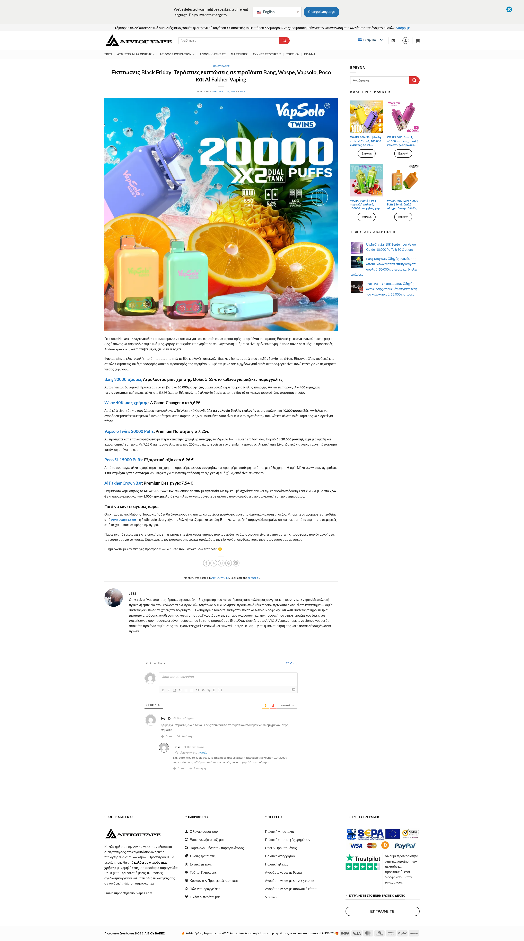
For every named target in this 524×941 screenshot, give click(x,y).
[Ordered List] (186, 690)
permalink (253, 577)
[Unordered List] (192, 690)
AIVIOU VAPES (220, 577)
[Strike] (180, 690)
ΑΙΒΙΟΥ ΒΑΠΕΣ (221, 66)
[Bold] (163, 690)
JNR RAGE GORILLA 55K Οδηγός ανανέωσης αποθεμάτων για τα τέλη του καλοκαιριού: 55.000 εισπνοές (391, 289)
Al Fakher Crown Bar (123, 483)
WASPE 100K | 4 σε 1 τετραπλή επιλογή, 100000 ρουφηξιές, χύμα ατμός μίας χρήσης (365, 204)
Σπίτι (108, 54)
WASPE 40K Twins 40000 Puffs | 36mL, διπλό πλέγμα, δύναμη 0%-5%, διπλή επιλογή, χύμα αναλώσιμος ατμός (402, 204)
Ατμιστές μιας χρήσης (134, 54)
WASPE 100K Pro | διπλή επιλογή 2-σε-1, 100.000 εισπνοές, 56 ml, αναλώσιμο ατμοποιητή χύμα (365, 141)
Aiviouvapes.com (123, 519)
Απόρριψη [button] (403, 28)
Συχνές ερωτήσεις (267, 54)
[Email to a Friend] (221, 563)
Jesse (177, 747)
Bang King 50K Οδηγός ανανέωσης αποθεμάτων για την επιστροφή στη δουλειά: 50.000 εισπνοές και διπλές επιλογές (384, 266)
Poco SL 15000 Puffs (123, 459)
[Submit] (284, 40)
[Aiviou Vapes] (138, 41)
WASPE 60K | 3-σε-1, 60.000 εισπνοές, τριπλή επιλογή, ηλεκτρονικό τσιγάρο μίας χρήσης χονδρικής (402, 141)
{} (214, 689)
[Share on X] (213, 563)
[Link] (209, 690)
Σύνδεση (291, 663)
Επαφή (309, 54)
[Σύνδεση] (405, 40)
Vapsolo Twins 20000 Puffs (129, 431)
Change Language (321, 11)
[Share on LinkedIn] (236, 563)
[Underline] (174, 690)
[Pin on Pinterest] (228, 563)
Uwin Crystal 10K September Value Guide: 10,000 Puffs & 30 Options (391, 247)
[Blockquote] (197, 690)
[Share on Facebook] (206, 563)
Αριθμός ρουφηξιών (176, 54)
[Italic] (169, 690)
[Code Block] (203, 690)
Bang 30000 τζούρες (123, 379)
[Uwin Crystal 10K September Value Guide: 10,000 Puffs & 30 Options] (357, 248)
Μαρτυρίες (239, 54)
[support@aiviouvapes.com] (394, 41)
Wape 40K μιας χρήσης (126, 402)
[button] (418, 40)
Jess (242, 91)
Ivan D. (202, 752)
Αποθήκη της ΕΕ (213, 54)
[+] (220, 689)
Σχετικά (292, 54)
